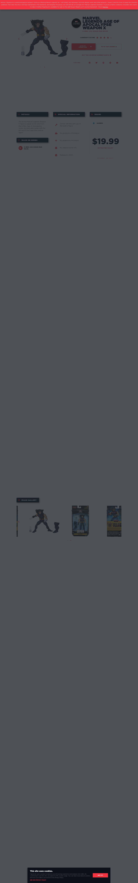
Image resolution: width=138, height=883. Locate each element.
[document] (69, 441)
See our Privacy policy (38, 880)
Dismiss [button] (105, 7)
